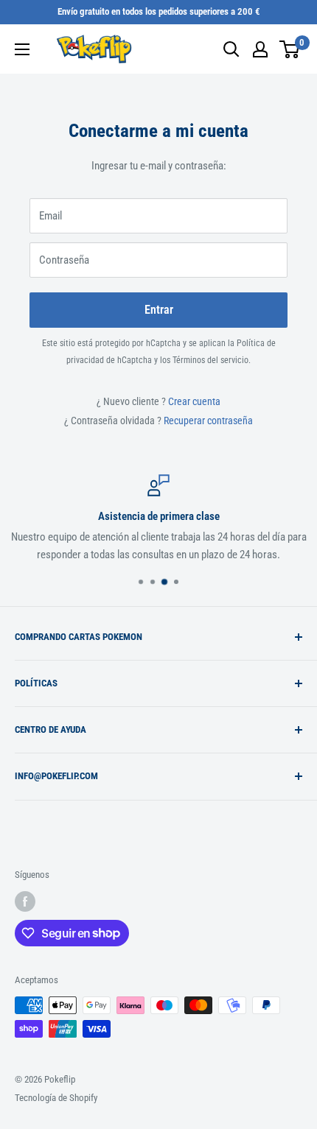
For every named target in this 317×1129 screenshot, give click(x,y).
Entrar (158, 310)
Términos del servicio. (212, 360)
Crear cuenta (194, 401)
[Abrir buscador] (231, 49)
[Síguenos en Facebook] (25, 901)
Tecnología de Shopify (56, 1097)
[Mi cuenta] (260, 49)
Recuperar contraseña (208, 420)
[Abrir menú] (22, 49)
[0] (290, 49)
